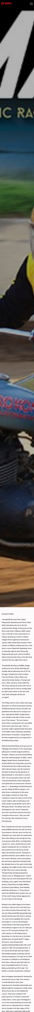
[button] (31, 3)
